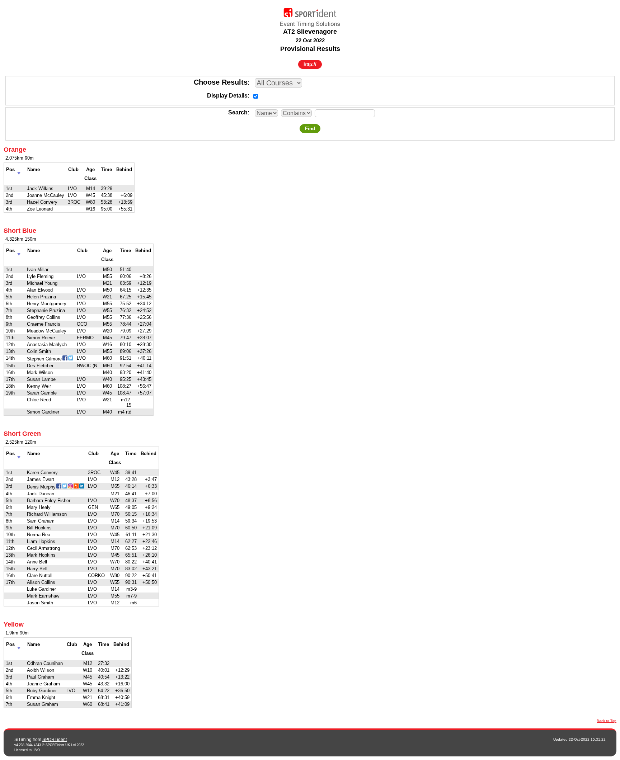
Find (310, 128)
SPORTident (54, 739)
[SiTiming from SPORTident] (310, 16)
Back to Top (606, 721)
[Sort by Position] (18, 171)
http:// (310, 64)
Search (238, 112)
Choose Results (221, 82)
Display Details (227, 96)
